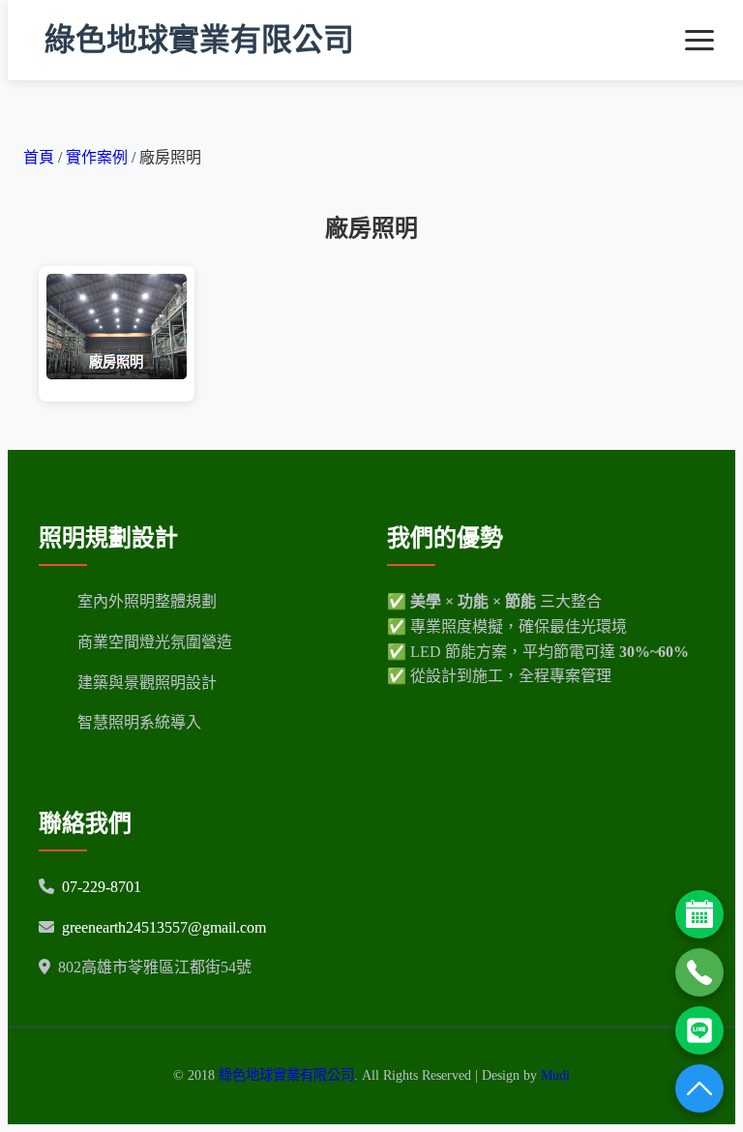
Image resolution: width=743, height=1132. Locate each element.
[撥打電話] (699, 972)
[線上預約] (699, 914)
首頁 (38, 157)
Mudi (555, 1075)
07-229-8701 (101, 887)
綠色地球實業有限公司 (199, 39)
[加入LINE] (699, 1030)
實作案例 (99, 157)
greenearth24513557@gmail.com (164, 927)
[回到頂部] (699, 1088)
